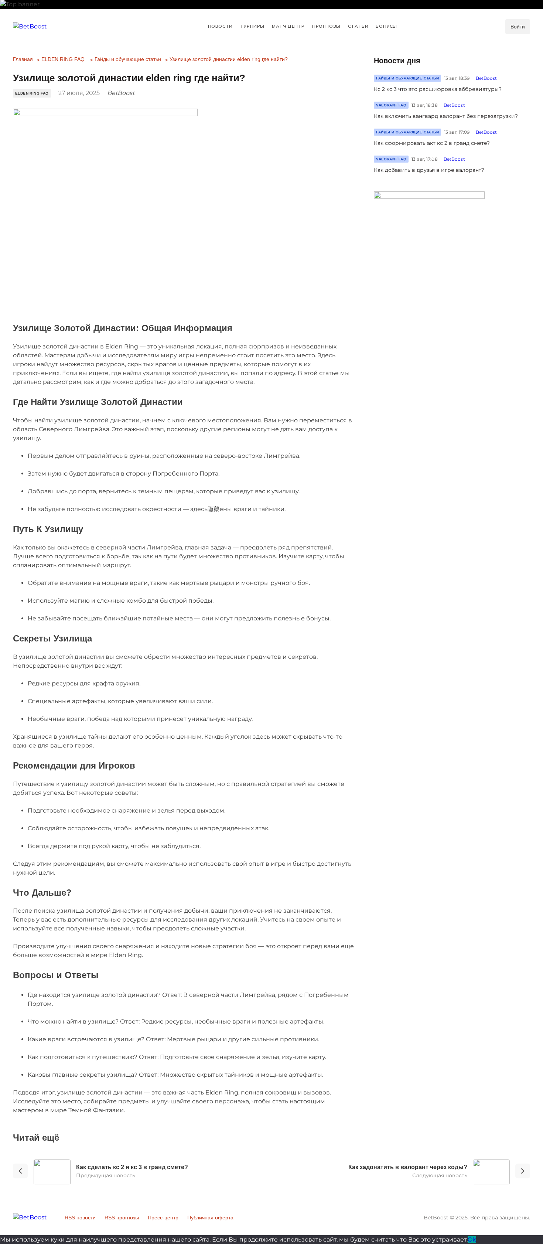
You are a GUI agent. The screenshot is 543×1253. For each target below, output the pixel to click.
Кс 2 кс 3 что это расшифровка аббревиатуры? (438, 89)
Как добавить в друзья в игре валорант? (429, 170)
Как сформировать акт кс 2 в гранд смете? (432, 143)
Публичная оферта (210, 1217)
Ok (472, 1239)
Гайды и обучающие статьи (128, 59)
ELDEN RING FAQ (63, 59)
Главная (23, 59)
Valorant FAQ (391, 105)
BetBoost (486, 78)
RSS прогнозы (122, 1217)
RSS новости (80, 1217)
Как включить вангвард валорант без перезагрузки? (446, 116)
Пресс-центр (163, 1217)
